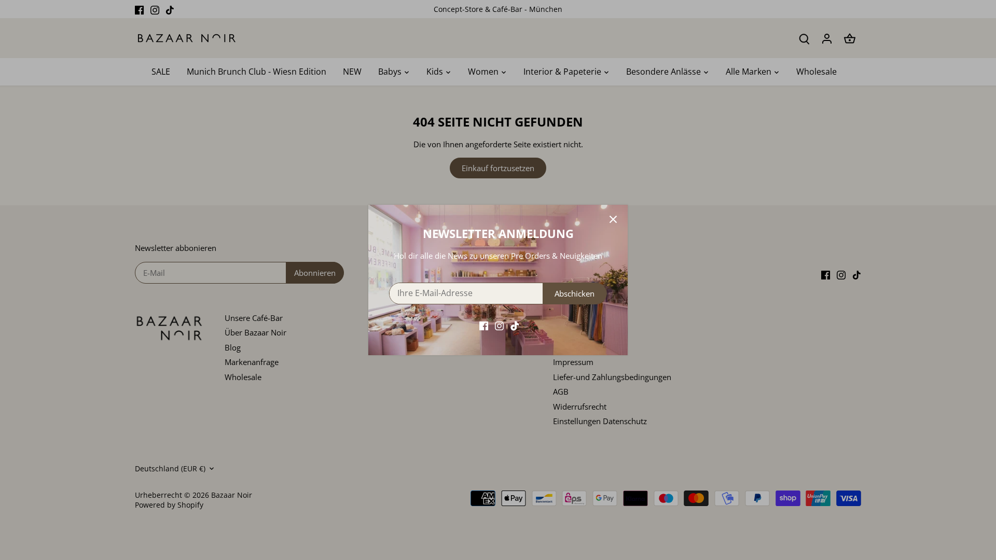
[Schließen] (613, 219)
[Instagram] (499, 325)
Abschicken (574, 293)
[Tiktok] (514, 325)
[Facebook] (483, 325)
